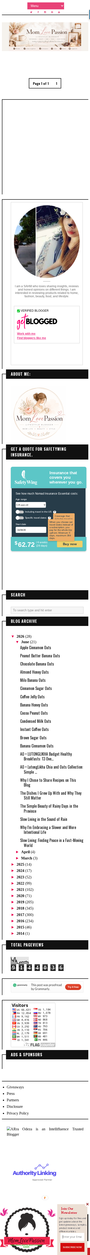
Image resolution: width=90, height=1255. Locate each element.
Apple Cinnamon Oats (35, 647)
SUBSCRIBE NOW (72, 1247)
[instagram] (45, 12)
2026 (21, 636)
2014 (21, 933)
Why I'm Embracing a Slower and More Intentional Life (48, 829)
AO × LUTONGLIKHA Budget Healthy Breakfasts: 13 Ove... (46, 756)
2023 (21, 877)
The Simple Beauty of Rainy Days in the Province (49, 808)
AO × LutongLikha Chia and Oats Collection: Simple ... (51, 769)
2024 (21, 871)
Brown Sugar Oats (33, 738)
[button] (73, 1211)
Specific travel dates (35, 517)
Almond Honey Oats (34, 672)
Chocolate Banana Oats (37, 664)
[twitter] (31, 12)
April (26, 852)
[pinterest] (52, 12)
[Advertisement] (45, 147)
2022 (21, 883)
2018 (21, 908)
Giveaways (15, 1087)
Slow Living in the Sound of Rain (43, 819)
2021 (21, 889)
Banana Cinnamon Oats (37, 746)
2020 (21, 896)
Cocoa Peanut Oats (34, 713)
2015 (21, 927)
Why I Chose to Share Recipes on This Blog (48, 782)
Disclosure (15, 1106)
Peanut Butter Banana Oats (40, 656)
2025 (21, 864)
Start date (21, 524)
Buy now (70, 544)
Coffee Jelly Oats (32, 697)
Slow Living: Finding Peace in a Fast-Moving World (51, 842)
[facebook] (38, 12)
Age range (21, 499)
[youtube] (59, 12)
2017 (21, 915)
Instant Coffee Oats (34, 729)
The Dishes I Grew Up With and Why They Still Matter (50, 795)
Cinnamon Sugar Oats (36, 688)
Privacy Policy (18, 1113)
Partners (13, 1100)
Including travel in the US (38, 512)
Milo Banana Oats (33, 680)
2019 (21, 902)
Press (11, 1094)
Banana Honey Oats (34, 705)
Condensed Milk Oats (35, 721)
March (27, 858)
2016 (21, 921)
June (25, 642)
